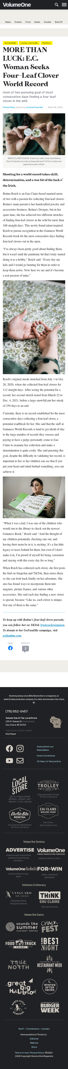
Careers (46, 1028)
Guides (47, 21)
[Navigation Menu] (64, 4)
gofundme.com (12, 635)
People (46, 43)
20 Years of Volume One (49, 761)
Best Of (59, 21)
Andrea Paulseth (34, 107)
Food (28, 21)
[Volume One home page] (18, 5)
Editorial (34, 1038)
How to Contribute (46, 755)
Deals (37, 21)
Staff (21, 1028)
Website (34, 1042)
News (8, 21)
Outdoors (10, 43)
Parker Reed (9, 107)
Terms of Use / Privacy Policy (29, 1052)
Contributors (32, 1028)
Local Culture (29, 43)
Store (34, 1046)
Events (18, 21)
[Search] (56, 4)
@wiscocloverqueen (52, 625)
